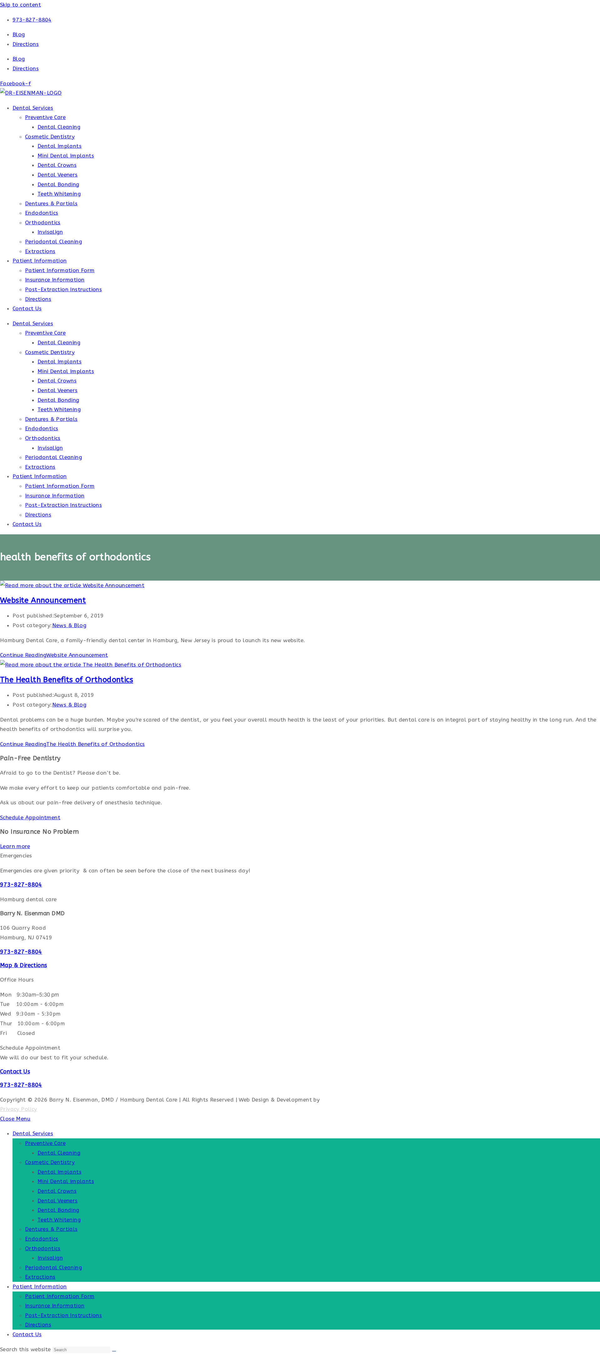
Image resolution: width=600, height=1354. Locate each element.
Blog (18, 34)
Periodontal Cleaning (53, 241)
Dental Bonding (58, 184)
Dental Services (32, 108)
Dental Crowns (57, 165)
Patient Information (39, 260)
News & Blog (69, 625)
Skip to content (20, 5)
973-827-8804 (21, 884)
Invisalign (50, 232)
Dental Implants (60, 146)
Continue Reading (54, 655)
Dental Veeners (58, 175)
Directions (25, 44)
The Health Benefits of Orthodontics (66, 679)
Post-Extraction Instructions (63, 289)
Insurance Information (54, 280)
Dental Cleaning (59, 127)
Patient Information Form (60, 270)
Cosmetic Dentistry (50, 136)
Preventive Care (45, 117)
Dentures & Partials (51, 203)
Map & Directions (23, 965)
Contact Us (27, 308)
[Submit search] (114, 1351)
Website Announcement (43, 600)
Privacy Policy (18, 1109)
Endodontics (41, 213)
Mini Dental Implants (66, 155)
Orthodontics (43, 222)
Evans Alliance (341, 1100)
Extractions (40, 251)
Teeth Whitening (59, 194)
